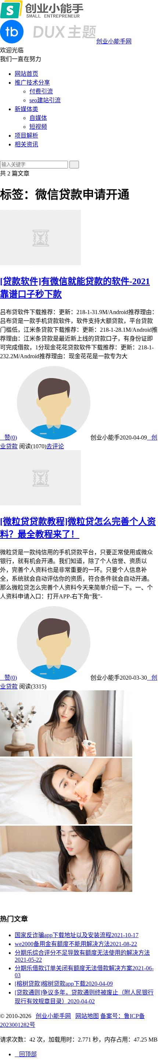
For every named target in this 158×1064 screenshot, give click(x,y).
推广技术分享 (32, 82)
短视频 (38, 127)
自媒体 (38, 118)
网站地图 (87, 1016)
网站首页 (26, 74)
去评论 (55, 446)
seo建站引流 (45, 100)
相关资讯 (26, 144)
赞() (8, 437)
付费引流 (41, 91)
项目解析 (26, 135)
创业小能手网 (53, 1016)
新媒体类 (26, 109)
